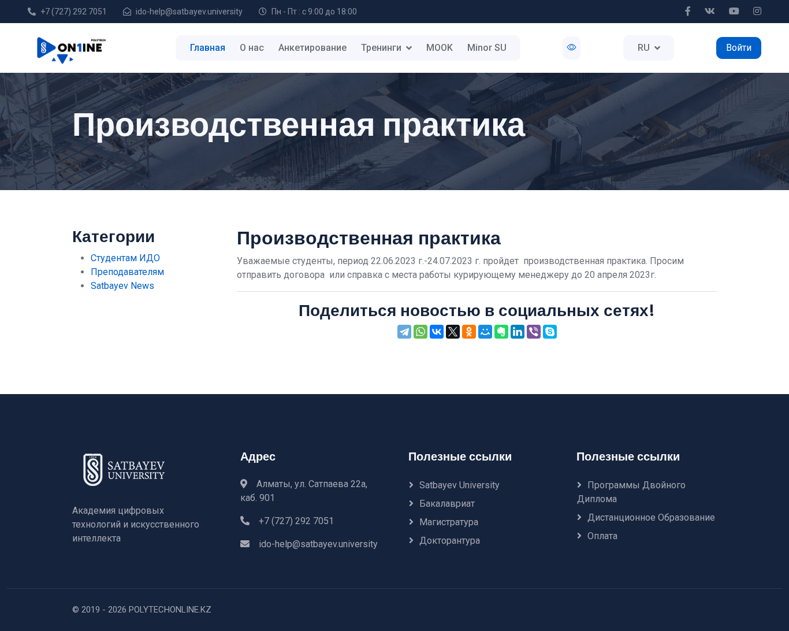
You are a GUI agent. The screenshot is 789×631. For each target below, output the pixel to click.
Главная (207, 47)
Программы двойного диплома (631, 492)
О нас (252, 47)
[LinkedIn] (517, 332)
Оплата (602, 535)
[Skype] (550, 332)
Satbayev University (459, 485)
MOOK (439, 47)
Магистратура (448, 522)
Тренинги (381, 47)
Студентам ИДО (125, 258)
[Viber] (534, 332)
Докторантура (449, 540)
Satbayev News (122, 285)
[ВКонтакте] (437, 332)
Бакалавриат (447, 503)
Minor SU (487, 47)
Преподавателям (127, 271)
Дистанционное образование (651, 517)
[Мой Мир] (485, 332)
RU (644, 47)
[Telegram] (404, 332)
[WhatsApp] (420, 332)
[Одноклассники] (469, 332)
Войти (738, 47)
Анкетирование (312, 47)
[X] (453, 332)
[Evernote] (501, 332)
